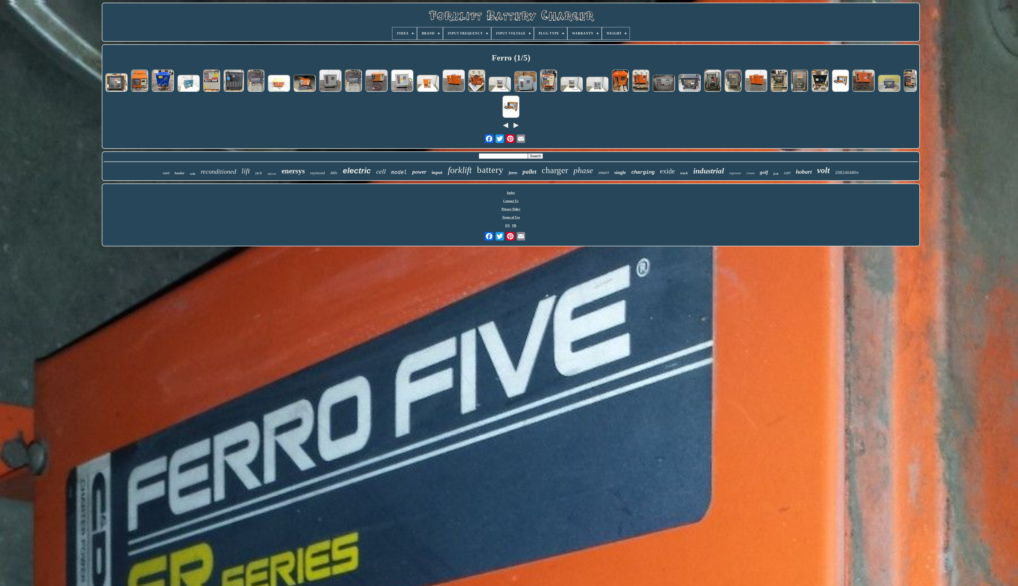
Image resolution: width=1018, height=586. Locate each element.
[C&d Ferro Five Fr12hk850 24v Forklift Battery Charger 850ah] (641, 81)
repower (735, 173)
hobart (804, 171)
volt (823, 170)
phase (583, 170)
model (399, 172)
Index (511, 193)
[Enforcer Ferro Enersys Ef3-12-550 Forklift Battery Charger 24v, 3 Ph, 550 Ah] (689, 83)
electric (357, 170)
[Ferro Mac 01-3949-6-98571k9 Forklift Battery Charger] (712, 81)
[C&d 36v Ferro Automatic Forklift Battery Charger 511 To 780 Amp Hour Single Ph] (548, 81)
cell (381, 171)
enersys (293, 171)
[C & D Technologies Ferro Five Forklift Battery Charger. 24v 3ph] (863, 81)
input (437, 172)
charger (555, 170)
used (166, 173)
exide (667, 171)
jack (258, 173)
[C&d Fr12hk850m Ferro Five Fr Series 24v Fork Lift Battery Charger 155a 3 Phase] (304, 83)
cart (787, 172)
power (419, 172)
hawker (180, 173)
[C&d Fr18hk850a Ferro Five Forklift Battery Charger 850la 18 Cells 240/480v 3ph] (376, 81)
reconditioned (218, 171)
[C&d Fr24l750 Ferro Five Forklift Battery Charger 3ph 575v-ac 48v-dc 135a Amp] (278, 83)
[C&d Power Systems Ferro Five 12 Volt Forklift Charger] (910, 81)
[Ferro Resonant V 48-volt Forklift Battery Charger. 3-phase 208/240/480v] (233, 81)
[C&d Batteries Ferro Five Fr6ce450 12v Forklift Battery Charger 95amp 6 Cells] (140, 81)
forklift (460, 170)
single (620, 172)
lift (246, 171)
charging (643, 172)
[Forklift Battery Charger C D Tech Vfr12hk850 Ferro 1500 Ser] (211, 81)
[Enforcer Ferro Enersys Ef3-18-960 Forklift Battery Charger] (779, 81)
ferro (513, 172)
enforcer (271, 173)
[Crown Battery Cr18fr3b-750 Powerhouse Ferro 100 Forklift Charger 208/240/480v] (162, 81)
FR (514, 226)
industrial (708, 171)
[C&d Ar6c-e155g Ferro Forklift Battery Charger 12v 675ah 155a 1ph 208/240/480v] (427, 83)
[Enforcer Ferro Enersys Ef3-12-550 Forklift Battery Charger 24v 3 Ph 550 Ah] (889, 83)
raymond (317, 173)
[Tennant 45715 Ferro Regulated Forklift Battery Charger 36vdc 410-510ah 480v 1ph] (188, 83)
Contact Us (511, 201)
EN (507, 226)
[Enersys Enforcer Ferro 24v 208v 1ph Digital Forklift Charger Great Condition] (799, 81)
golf (764, 172)
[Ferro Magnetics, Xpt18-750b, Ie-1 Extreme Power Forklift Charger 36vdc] (820, 81)
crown (750, 173)
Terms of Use (511, 217)
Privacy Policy (511, 209)
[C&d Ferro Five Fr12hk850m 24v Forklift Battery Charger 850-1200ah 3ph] (476, 81)
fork (776, 173)
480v (333, 173)
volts (192, 173)
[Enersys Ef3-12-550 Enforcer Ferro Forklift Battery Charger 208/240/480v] (116, 83)
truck (684, 173)
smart (603, 172)
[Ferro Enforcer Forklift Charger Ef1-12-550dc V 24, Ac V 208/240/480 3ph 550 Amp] (733, 81)
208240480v (847, 172)
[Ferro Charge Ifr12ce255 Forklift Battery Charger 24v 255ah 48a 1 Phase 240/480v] (597, 84)
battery (490, 170)
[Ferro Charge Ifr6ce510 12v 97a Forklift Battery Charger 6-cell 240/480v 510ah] (330, 81)
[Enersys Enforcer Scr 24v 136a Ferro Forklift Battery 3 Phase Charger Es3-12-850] (256, 81)
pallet (529, 171)
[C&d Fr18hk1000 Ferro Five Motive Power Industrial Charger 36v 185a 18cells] (840, 81)
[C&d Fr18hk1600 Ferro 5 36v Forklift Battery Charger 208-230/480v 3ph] (453, 81)
